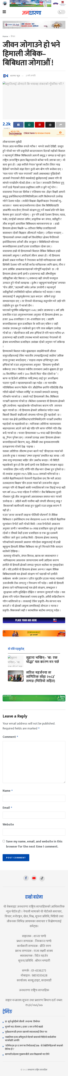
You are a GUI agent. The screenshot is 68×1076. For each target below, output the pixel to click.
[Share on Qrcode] (39, 125)
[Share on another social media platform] (60, 125)
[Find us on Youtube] (34, 878)
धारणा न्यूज (15, 76)
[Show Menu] (4, 12)
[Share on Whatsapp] (29, 125)
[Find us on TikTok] (42, 878)
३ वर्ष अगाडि (30, 76)
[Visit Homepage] (32, 12)
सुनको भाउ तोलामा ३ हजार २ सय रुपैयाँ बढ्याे (24, 1027)
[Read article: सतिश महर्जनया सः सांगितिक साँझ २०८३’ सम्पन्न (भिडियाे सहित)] (16, 676)
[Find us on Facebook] (26, 878)
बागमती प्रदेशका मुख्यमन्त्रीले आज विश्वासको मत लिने (27, 1054)
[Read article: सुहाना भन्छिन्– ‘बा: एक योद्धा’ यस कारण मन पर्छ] (16, 661)
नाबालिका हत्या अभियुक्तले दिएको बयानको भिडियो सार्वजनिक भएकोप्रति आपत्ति (30, 1039)
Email (7, 807)
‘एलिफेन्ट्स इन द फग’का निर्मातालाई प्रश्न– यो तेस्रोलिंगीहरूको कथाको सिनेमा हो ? (34, 1047)
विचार (13, 36)
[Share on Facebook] (18, 125)
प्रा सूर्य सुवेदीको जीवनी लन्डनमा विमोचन (23, 1021)
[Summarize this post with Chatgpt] (50, 125)
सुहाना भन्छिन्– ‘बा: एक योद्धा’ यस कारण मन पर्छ (42, 660)
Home (5, 36)
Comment (10, 736)
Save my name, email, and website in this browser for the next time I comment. (34, 844)
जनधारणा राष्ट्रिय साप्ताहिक (37, 1069)
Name (8, 790)
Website (8, 824)
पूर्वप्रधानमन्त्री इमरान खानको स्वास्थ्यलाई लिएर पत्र (26, 1032)
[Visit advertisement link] (34, 3)
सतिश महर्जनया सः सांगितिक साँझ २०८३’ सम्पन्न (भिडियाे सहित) (40, 677)
